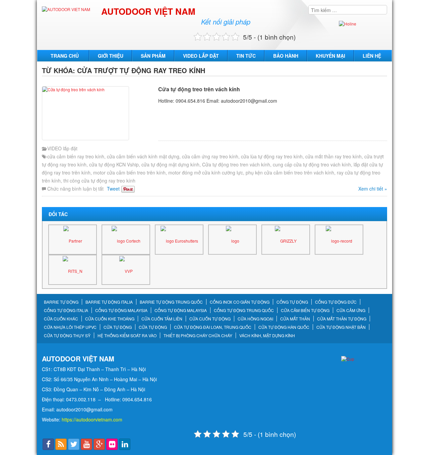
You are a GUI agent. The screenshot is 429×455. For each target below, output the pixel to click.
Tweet (113, 188)
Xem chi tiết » (372, 188)
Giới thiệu (110, 55)
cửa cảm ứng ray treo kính (210, 156)
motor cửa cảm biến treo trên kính (129, 172)
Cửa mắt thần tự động (341, 318)
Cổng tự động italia (66, 310)
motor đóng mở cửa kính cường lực (205, 172)
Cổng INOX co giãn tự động (239, 302)
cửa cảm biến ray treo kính (75, 156)
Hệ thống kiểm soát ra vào (127, 335)
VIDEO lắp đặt (201, 55)
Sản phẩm (153, 55)
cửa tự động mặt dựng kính (170, 164)
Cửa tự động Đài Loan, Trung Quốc (212, 327)
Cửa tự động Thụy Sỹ (67, 335)
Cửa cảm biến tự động (305, 310)
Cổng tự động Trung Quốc (244, 310)
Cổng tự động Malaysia (121, 310)
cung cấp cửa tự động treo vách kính (312, 164)
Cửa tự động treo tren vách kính (236, 164)
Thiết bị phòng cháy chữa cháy (198, 335)
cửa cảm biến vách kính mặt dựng (143, 156)
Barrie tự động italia (109, 302)
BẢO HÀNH (285, 55)
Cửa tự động (118, 327)
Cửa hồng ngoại (255, 318)
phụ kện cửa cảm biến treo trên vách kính (290, 172)
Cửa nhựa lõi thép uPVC (70, 327)
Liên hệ (372, 55)
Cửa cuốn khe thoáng (109, 318)
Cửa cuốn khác (61, 318)
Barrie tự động (61, 302)
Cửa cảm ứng (350, 310)
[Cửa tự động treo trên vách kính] (98, 113)
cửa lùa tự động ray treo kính (272, 156)
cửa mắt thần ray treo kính (333, 156)
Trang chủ (65, 55)
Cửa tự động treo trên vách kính (199, 89)
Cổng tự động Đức (336, 302)
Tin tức (246, 55)
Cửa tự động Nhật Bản (341, 327)
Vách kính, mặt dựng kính (267, 335)
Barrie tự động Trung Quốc (171, 302)
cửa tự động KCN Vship (114, 164)
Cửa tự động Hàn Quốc (283, 327)
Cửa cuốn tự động (210, 318)
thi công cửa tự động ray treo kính (99, 180)
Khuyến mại (330, 55)
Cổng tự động (292, 302)
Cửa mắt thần (295, 318)
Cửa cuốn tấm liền (161, 318)
